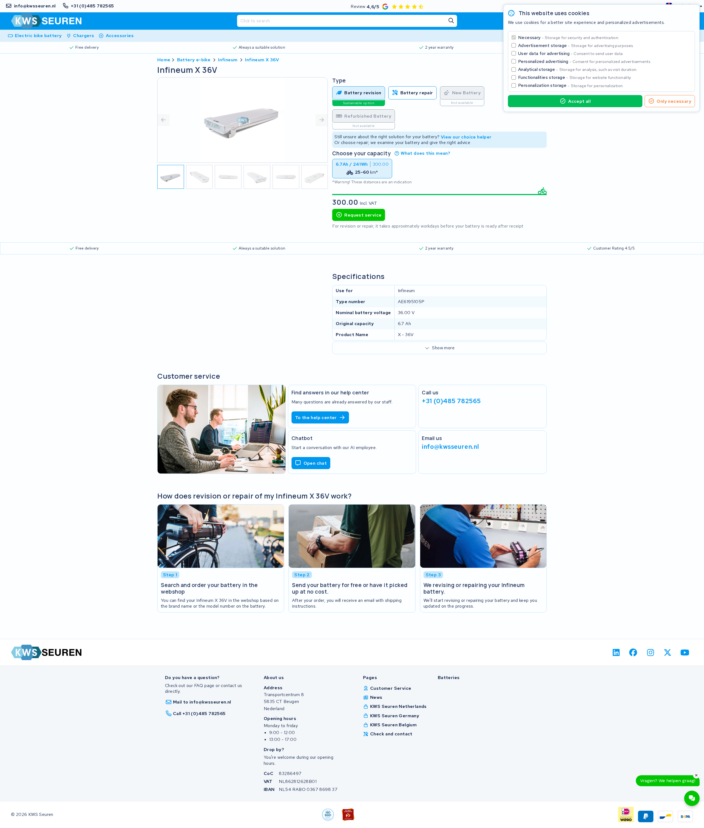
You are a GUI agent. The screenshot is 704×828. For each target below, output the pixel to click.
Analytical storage (577, 69)
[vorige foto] (164, 120)
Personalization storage (571, 85)
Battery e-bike (194, 60)
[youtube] (685, 652)
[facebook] (633, 652)
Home (163, 60)
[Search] (451, 21)
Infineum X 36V (262, 60)
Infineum (227, 60)
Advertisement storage (576, 45)
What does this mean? (425, 153)
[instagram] (650, 652)
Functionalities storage (575, 77)
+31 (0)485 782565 (451, 401)
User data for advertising (571, 53)
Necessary (568, 37)
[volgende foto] (321, 120)
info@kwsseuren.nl (450, 446)
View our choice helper (466, 137)
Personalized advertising (584, 61)
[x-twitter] (668, 652)
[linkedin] (616, 652)
